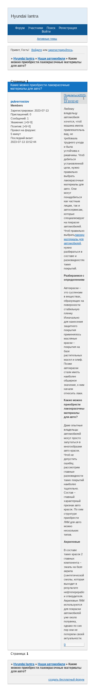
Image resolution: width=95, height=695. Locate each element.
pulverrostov (20, 101)
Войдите (36, 49)
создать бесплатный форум (66, 679)
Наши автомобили (51, 58)
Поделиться (71, 95)
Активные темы (47, 38)
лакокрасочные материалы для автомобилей (79, 239)
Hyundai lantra (23, 58)
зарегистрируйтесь (60, 49)
